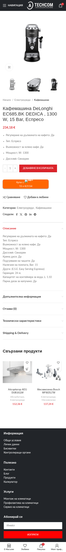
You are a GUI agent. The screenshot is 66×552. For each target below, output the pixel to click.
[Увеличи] (9, 67)
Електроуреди (22, 100)
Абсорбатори (17, 397)
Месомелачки (49, 400)
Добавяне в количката (38, 168)
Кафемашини (41, 100)
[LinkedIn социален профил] (30, 214)
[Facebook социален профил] (17, 214)
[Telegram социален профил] (35, 214)
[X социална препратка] (21, 214)
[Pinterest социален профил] (25, 214)
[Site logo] (40, 5)
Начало (7, 100)
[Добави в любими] (27, 362)
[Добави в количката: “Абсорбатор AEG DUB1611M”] (27, 369)
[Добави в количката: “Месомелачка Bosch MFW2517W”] (58, 369)
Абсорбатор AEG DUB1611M (17, 391)
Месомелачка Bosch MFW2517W (48, 391)
